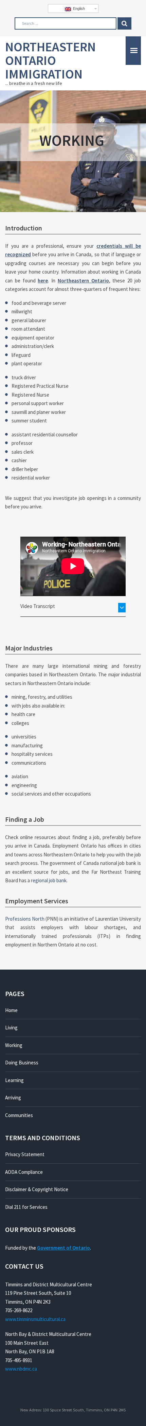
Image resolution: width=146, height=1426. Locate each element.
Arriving (13, 1097)
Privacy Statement (24, 1154)
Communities (19, 1115)
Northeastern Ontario (83, 280)
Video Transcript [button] (37, 606)
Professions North (24, 919)
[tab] (73, 606)
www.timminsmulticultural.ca (35, 1319)
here (43, 280)
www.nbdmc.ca (21, 1369)
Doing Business (21, 1062)
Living (11, 1027)
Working (13, 1045)
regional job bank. (49, 880)
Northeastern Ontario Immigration (50, 60)
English (78, 8)
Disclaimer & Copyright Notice (36, 1189)
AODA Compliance (24, 1172)
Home (11, 1010)
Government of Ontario (63, 1248)
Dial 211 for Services (26, 1207)
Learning (14, 1080)
